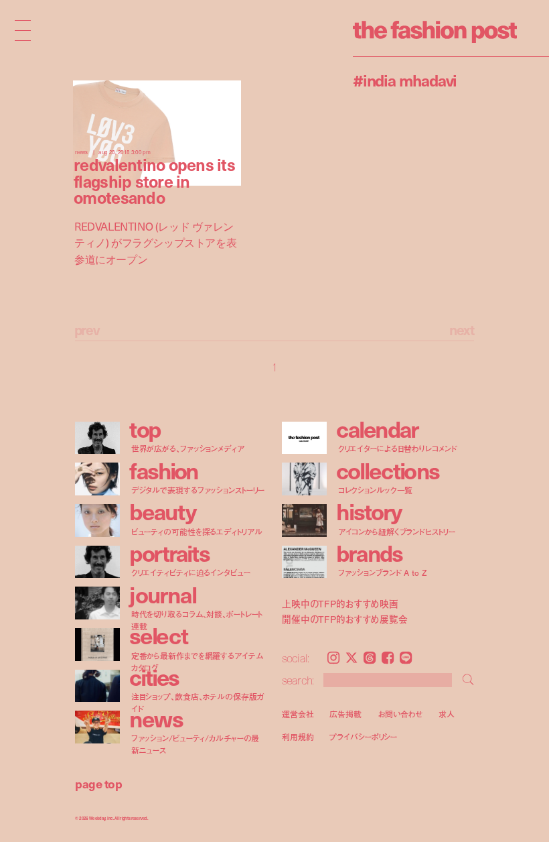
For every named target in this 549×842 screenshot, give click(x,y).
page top (98, 783)
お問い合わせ (400, 713)
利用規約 (298, 737)
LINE (406, 658)
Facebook (388, 658)
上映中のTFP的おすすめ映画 (340, 603)
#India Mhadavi (405, 80)
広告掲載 (345, 713)
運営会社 (298, 713)
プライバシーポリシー (363, 737)
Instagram (333, 658)
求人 (447, 713)
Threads (370, 658)
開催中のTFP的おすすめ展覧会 (345, 619)
